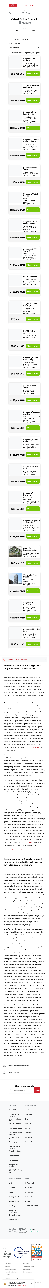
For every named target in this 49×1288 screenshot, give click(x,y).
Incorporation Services (14, 1165)
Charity (27, 1128)
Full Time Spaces (15, 1124)
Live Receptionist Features (15, 1133)
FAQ (10, 1183)
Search (37, 1090)
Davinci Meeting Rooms (11, 1272)
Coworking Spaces (15, 1151)
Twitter (29, 1188)
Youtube (30, 1197)
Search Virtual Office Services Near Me (16, 1170)
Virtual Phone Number (14, 1138)
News (26, 1119)
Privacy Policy (14, 1197)
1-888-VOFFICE (27, 842)
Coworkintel (26, 1269)
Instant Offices (9, 1264)
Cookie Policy (14, 1201)
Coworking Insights (10, 1269)
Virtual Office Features (14, 1115)
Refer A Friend (14, 1220)
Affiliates (28, 1137)
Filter (33, 31)
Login (11, 1192)
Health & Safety (15, 1215)
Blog (28, 1201)
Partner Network (30, 1142)
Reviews (27, 1124)
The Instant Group (28, 1266)
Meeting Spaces (15, 1142)
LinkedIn (30, 1192)
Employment (29, 1133)
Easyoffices (26, 1264)
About (26, 1110)
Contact (12, 1188)
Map (16, 31)
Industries (28, 1114)
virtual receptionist (32, 747)
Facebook (30, 1183)
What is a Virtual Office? (15, 1120)
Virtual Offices (14, 1110)
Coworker (7, 1266)
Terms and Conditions (13, 1211)
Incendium (8, 1275)
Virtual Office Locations (27, 11)
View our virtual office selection (15, 850)
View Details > (32, 74)
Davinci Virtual (13, 11)
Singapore (11, 13)
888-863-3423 (30, 5)
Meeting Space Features (14, 1147)
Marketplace (13, 1160)
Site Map (12, 1206)
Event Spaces (14, 1156)
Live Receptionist (15, 1128)
